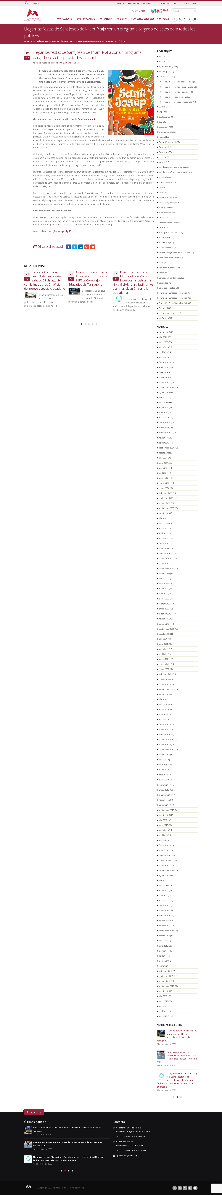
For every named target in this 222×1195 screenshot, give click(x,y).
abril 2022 (163, 593)
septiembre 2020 (166, 689)
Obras (161, 217)
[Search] (195, 11)
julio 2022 (163, 578)
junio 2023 (163, 523)
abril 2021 (163, 654)
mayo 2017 (164, 890)
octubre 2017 (165, 865)
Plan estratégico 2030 (142, 19)
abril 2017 (163, 895)
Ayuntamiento (64, 19)
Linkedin (190, 1188)
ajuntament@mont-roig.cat (128, 1155)
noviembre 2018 (166, 799)
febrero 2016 (165, 965)
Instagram (185, 1188)
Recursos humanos (168, 267)
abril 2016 (163, 955)
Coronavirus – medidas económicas (176, 86)
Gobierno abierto (86, 19)
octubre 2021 (165, 624)
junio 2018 (163, 825)
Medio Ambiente (166, 197)
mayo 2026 (164, 347)
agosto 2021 (164, 634)
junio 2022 (163, 583)
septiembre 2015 (166, 986)
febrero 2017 (165, 905)
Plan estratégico (166, 247)
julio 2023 (163, 518)
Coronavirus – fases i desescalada (176, 101)
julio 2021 (163, 639)
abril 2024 (163, 473)
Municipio (121, 19)
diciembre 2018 (165, 794)
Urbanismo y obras (167, 313)
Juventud (163, 177)
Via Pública (164, 318)
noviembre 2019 (166, 739)
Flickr (195, 1188)
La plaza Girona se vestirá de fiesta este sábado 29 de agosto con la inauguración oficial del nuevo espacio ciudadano (44, 280)
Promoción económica (169, 257)
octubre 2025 (165, 382)
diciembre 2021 (165, 613)
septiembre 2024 (166, 447)
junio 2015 (163, 1001)
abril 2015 (163, 1011)
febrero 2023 (165, 543)
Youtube (180, 1188)
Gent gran (163, 152)
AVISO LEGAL (148, 3)
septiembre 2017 (166, 870)
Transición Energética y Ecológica (174, 303)
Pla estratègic (165, 242)
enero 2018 (164, 850)
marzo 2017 (164, 900)
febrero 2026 (165, 362)
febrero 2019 (165, 784)
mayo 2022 (164, 588)
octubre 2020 (165, 684)
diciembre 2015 (165, 971)
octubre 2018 (165, 804)
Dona (161, 122)
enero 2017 (164, 910)
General (162, 147)
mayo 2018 (164, 830)
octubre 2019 (165, 744)
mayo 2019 (164, 769)
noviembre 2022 (166, 558)
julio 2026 (163, 337)
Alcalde (162, 56)
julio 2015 (163, 996)
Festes (76, 63)
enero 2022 (164, 608)
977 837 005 (140, 11)
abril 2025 (163, 412)
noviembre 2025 (166, 377)
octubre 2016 (165, 925)
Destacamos (164, 116)
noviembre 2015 (166, 976)
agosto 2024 (164, 452)
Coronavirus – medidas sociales (175, 91)
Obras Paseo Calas (169, 222)
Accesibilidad (134, 3)
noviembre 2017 (166, 860)
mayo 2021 (164, 649)
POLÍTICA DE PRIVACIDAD (166, 3)
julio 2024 (163, 457)
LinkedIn (80, 246)
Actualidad (106, 19)
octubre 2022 (165, 563)
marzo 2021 (164, 659)
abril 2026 (163, 352)
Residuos (163, 272)
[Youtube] (180, 19)
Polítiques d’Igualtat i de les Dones (174, 252)
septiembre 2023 (166, 508)
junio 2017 (163, 885)
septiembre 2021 (166, 629)
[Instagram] (185, 19)
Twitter (74, 246)
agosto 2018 (164, 815)
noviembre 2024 (166, 437)
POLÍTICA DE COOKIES (188, 3)
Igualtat (162, 162)
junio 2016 (163, 945)
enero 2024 (164, 488)
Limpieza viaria (165, 182)
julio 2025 (163, 397)
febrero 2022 (165, 603)
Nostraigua (164, 207)
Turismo (162, 308)
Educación (163, 127)
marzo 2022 (164, 598)
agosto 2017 (164, 875)
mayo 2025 (164, 407)
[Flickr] (195, 19)
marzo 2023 (164, 538)
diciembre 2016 (165, 915)
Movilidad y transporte (169, 202)
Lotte (161, 187)
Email (92, 246)
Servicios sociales (167, 287)
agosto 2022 (164, 573)
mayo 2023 (164, 528)
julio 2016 (163, 940)
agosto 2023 (164, 513)
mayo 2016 (164, 950)
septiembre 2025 (166, 387)
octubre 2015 (165, 981)
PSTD (161, 262)
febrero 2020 (165, 724)
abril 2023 (163, 533)
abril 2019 (163, 774)
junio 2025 (163, 402)
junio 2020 (163, 704)
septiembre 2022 (166, 568)
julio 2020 (163, 699)
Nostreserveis (165, 212)
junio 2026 (163, 342)
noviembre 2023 (166, 498)
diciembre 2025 (165, 372)
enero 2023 (164, 548)
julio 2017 (163, 880)
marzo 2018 (164, 840)
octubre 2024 (165, 442)
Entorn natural (165, 132)
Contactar (163, 19)
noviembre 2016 (166, 920)
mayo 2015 (164, 1006)
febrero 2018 (165, 845)
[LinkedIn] (190, 19)
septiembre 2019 (166, 749)
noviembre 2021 (166, 618)
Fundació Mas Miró (167, 142)
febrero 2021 (165, 664)
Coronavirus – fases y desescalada (176, 81)
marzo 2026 (164, 357)
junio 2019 (163, 764)
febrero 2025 (165, 422)
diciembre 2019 (165, 734)
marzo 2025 (164, 417)
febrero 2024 (165, 483)
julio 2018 (163, 820)
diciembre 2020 (165, 674)
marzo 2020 (164, 719)
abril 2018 (163, 835)
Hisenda (162, 157)
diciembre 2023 (165, 493)
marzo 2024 (164, 478)
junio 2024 (163, 463)
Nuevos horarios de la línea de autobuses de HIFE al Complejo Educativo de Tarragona (87, 278)
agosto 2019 (164, 754)
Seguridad (163, 282)
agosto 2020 (164, 694)
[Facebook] (174, 19)
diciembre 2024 (165, 432)
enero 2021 (164, 669)
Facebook (68, 246)
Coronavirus (164, 76)
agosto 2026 (164, 332)
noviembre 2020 (166, 679)
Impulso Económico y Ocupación (173, 172)
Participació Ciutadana (169, 232)
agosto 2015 (164, 991)
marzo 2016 (164, 960)
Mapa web (121, 3)
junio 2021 (163, 644)
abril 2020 (163, 714)
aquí (92, 119)
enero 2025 (164, 427)
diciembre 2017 (165, 855)
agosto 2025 (164, 392)
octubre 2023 (165, 503)
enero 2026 (164, 367)
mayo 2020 (164, 709)
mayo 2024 (164, 468)
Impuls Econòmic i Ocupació (171, 167)
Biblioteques (164, 71)
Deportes (163, 111)
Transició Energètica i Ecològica (173, 292)
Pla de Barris (164, 237)
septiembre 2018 (166, 810)
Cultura (162, 106)
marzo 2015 (164, 1016)
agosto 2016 (164, 935)
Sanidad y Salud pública (170, 277)
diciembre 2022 (165, 553)
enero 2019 (164, 789)
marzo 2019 (164, 779)
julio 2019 (163, 759)
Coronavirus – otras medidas (173, 96)
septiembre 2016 (166, 930)
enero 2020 (164, 729)
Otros (161, 227)
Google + (86, 246)
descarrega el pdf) (62, 231)
